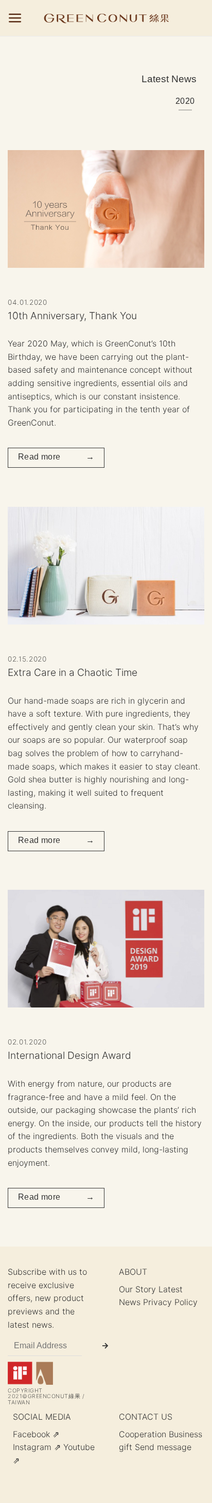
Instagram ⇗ (37, 1447)
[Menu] (15, 18)
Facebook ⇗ (36, 1434)
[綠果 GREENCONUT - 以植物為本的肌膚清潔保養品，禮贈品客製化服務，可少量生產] (106, 18)
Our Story (137, 1289)
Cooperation (142, 1434)
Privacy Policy (170, 1302)
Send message (163, 1447)
